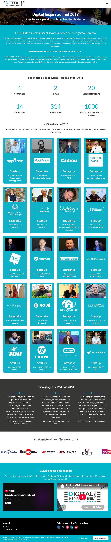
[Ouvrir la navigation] (107, 4)
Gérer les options (101, 538)
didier (7, 527)
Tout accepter (83, 538)
